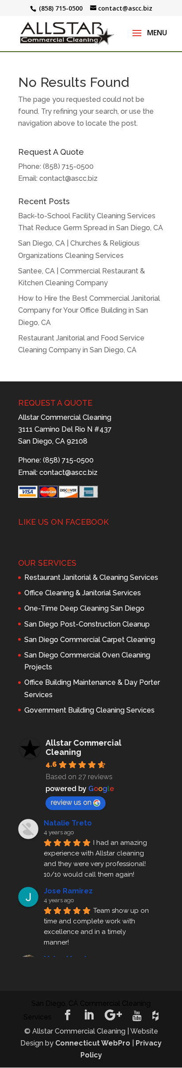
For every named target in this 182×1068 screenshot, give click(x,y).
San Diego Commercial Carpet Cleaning (89, 639)
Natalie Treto (68, 823)
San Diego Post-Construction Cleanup (87, 624)
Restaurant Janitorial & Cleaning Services (91, 577)
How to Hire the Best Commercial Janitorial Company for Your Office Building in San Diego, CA (89, 310)
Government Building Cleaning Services (89, 710)
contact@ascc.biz (68, 178)
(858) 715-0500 (68, 166)
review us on (71, 802)
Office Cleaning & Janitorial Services (82, 593)
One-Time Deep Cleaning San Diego (84, 608)
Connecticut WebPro (92, 1043)
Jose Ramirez (68, 891)
